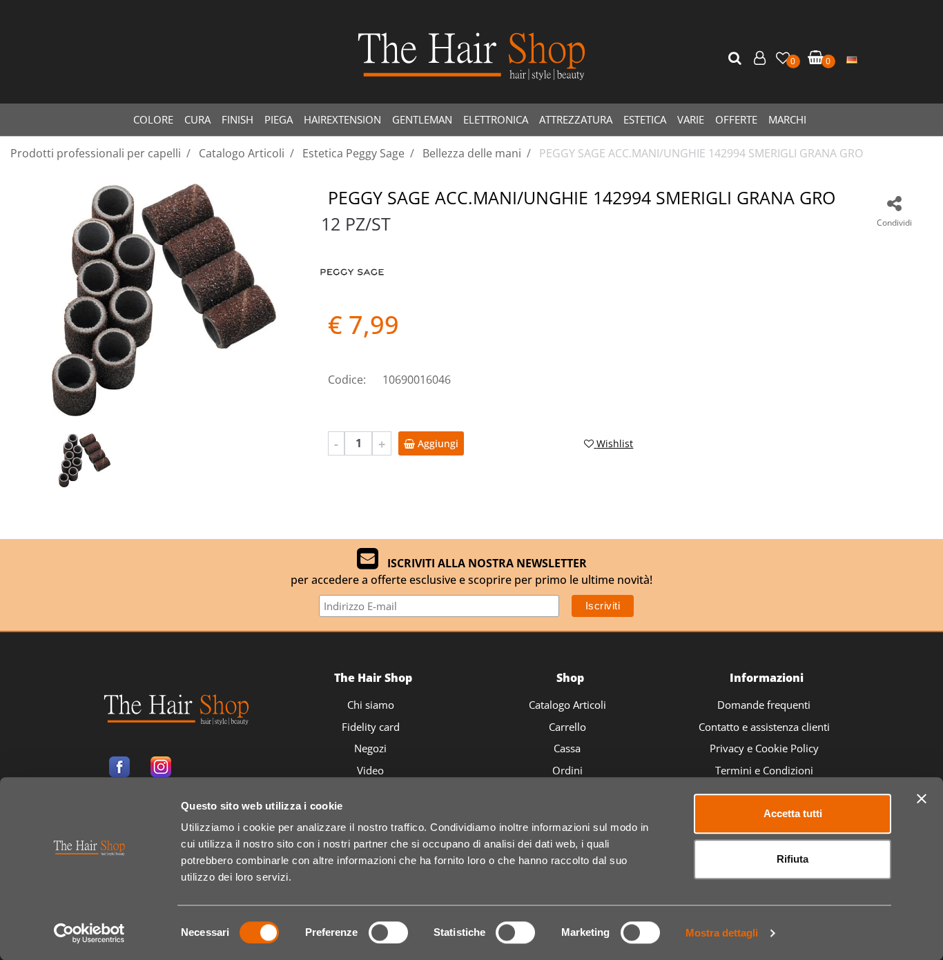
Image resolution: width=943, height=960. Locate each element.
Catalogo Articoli (567, 705)
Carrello (567, 727)
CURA (197, 119)
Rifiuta (792, 859)
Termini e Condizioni (764, 770)
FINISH (237, 119)
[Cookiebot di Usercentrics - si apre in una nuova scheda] (89, 933)
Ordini (567, 770)
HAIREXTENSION (342, 119)
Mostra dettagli (722, 933)
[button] (736, 59)
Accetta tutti (793, 813)
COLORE (153, 119)
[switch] (388, 932)
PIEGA (278, 119)
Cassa (567, 748)
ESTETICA (644, 119)
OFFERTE (736, 119)
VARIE (690, 119)
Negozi (370, 748)
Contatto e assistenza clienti (764, 727)
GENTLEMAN (422, 119)
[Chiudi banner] (921, 798)
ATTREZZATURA (575, 119)
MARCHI (787, 119)
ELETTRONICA (495, 119)
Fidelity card (371, 727)
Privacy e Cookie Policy (764, 748)
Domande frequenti (763, 705)
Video (370, 770)
